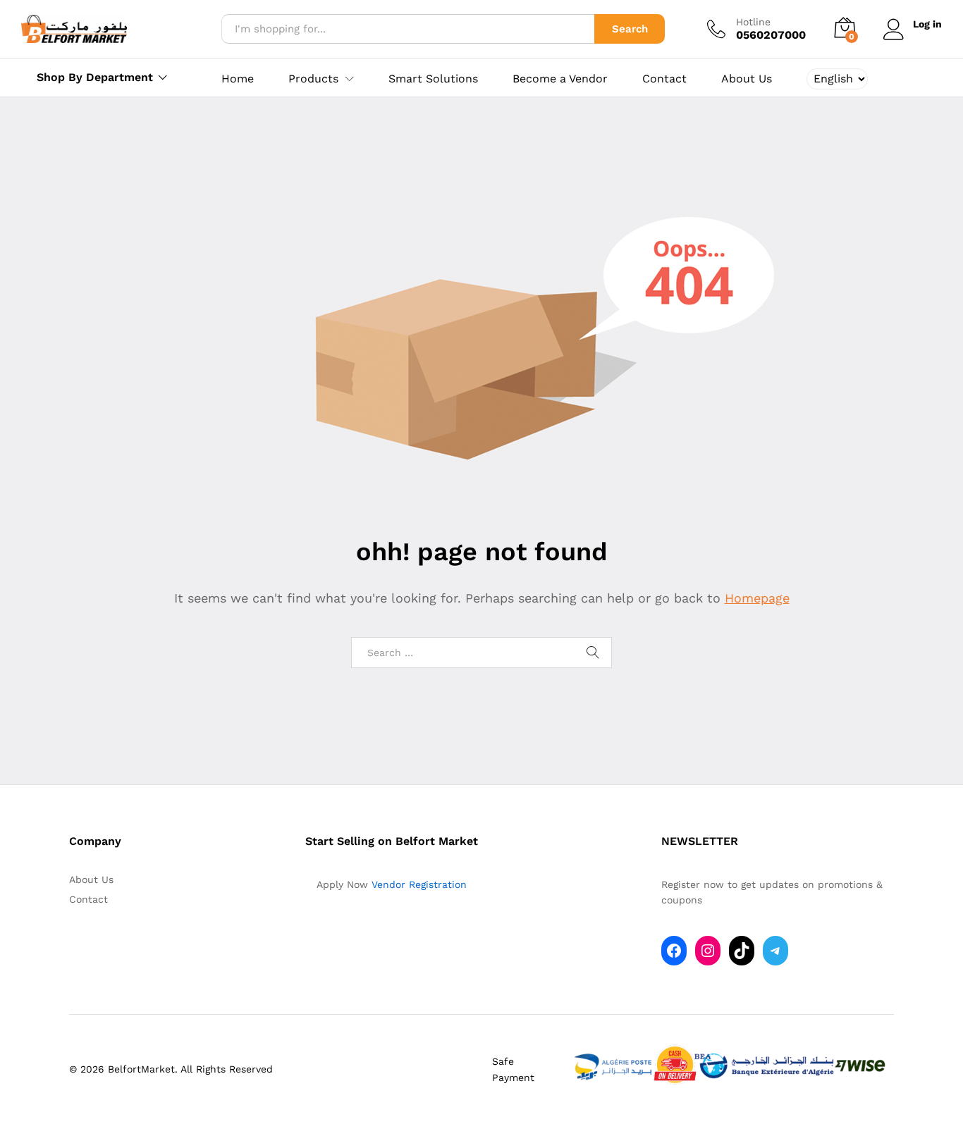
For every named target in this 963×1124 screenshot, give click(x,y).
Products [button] (313, 79)
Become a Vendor (560, 79)
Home (237, 79)
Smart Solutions (433, 79)
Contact (664, 79)
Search (630, 29)
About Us (746, 79)
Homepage (757, 598)
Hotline (753, 21)
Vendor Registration (419, 884)
